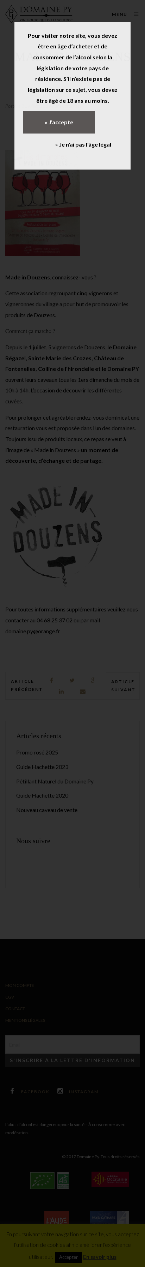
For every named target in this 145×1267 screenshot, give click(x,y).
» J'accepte (59, 122)
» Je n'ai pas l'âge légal (83, 144)
